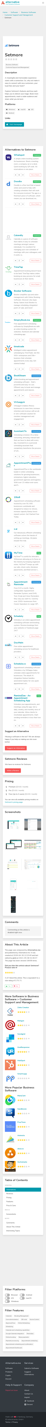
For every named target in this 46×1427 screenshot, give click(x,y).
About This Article (13, 1227)
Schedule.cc (20, 663)
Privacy (15, 1422)
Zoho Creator (23, 1007)
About (26, 1390)
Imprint (27, 1397)
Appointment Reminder (20, 583)
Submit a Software (31, 1368)
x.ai (15, 528)
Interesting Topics (13, 1231)
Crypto (8, 1375)
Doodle (18, 181)
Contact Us (28, 1394)
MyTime (18, 552)
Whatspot (19, 154)
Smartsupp (22, 1074)
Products (8, 1372)
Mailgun (20, 1021)
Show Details (35, 175)
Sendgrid (21, 1034)
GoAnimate (22, 1162)
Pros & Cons (11, 1205)
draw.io (20, 1149)
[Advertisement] (23, 27)
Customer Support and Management (19, 15)
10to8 (17, 497)
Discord (8, 1379)
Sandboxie (22, 1109)
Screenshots (11, 1214)
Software (14, 12)
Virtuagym (19, 402)
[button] (43, 3)
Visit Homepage (15, 124)
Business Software (28, 12)
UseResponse (23, 1047)
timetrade (19, 346)
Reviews (9, 1193)
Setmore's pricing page (14, 802)
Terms (7, 1422)
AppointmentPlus (22, 464)
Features (9, 1201)
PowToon (21, 1122)
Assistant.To (20, 431)
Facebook (30, 1401)
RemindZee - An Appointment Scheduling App (22, 698)
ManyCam (21, 1095)
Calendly (18, 235)
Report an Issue (11, 1390)
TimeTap (18, 267)
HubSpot (21, 1060)
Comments (10, 1223)
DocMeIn (18, 642)
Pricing (8, 1197)
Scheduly (18, 616)
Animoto (21, 1135)
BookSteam (20, 375)
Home (5, 12)
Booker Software (22, 290)
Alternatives (11, 1189)
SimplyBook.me (22, 319)
